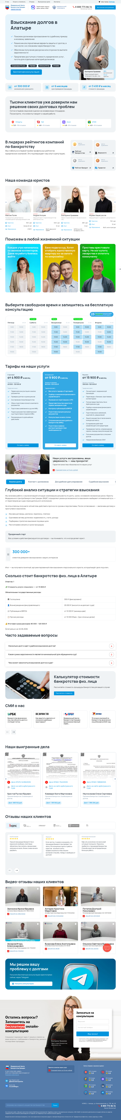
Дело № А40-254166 (92, 948)
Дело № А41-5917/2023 (93, 916)
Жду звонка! (93, 1034)
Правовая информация (12, 1075)
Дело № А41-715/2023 (17, 951)
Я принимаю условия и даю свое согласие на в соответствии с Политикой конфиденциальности (93, 1040)
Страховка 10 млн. (19, 66)
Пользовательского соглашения (97, 1038)
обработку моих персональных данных (96, 1040)
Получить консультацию (24, 984)
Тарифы (33, 66)
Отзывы (56, 66)
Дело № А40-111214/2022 (55, 916)
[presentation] (6, 202)
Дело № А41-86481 (53, 948)
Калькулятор (44, 66)
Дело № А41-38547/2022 (17, 914)
